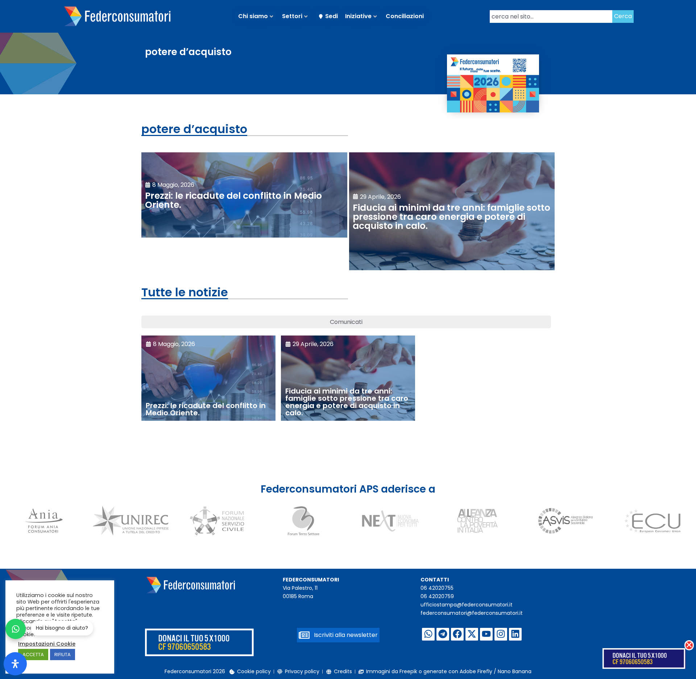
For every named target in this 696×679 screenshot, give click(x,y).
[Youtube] (486, 634)
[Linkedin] (515, 634)
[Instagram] (500, 634)
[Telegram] (442, 634)
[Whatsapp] (428, 634)
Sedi (331, 16)
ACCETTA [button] (33, 654)
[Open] (15, 663)
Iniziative (358, 16)
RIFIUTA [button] (62, 654)
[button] (689, 645)
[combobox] (551, 16)
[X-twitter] (471, 634)
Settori (292, 16)
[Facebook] (457, 634)
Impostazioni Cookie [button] (46, 644)
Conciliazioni (405, 16)
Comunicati (346, 322)
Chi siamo (253, 16)
